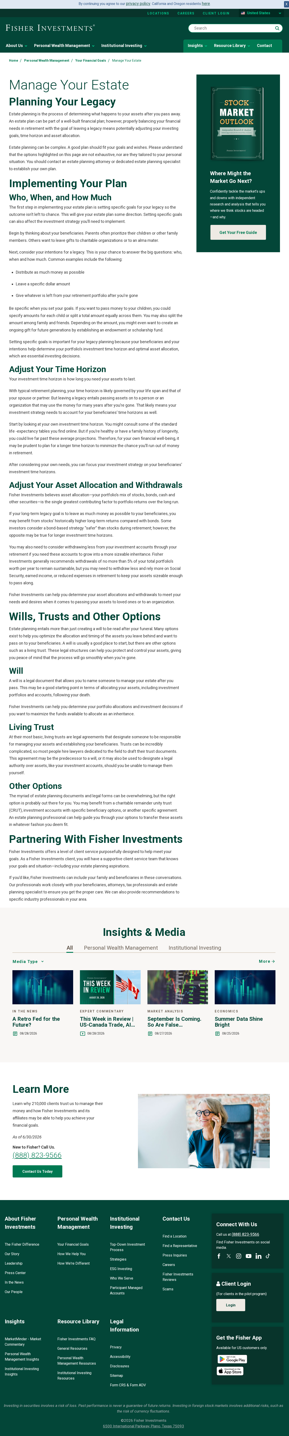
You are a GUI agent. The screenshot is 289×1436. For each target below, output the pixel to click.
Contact (264, 45)
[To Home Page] (50, 28)
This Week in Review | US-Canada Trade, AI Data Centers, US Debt (107, 1022)
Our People (14, 1292)
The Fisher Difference (22, 1244)
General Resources (72, 1348)
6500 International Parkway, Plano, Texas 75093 (143, 1426)
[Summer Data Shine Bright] (245, 1002)
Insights (195, 45)
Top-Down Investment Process (127, 1247)
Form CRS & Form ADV (128, 1385)
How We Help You (71, 1254)
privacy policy (138, 3)
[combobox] (235, 28)
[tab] (69, 948)
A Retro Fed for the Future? (36, 1022)
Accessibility (120, 1356)
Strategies (118, 1259)
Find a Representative (180, 1246)
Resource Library (230, 45)
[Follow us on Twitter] (228, 1256)
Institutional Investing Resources (74, 1375)
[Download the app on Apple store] (230, 1370)
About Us (14, 45)
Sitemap (116, 1375)
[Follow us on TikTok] (268, 1256)
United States (258, 13)
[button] (277, 28)
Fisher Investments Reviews (178, 1277)
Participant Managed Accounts (126, 1290)
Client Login (216, 13)
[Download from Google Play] (232, 1360)
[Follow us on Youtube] (248, 1256)
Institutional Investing (121, 45)
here (206, 3)
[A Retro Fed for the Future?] (42, 1002)
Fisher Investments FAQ (76, 1339)
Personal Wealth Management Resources (76, 1361)
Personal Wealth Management (62, 45)
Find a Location (174, 1236)
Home (13, 60)
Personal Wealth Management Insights (22, 1356)
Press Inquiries (175, 1255)
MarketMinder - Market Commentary (23, 1342)
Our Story (12, 1254)
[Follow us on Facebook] (218, 1256)
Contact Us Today (37, 1171)
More (264, 961)
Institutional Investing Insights (22, 1371)
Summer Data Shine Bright (239, 1022)
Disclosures (119, 1366)
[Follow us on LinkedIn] (258, 1256)
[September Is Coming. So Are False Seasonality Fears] (177, 1002)
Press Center (15, 1273)
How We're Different (73, 1263)
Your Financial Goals (90, 60)
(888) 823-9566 (37, 1155)
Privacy (116, 1347)
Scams (168, 1289)
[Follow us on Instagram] (238, 1256)
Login (230, 1305)
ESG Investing (121, 1269)
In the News (14, 1282)
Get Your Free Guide (238, 232)
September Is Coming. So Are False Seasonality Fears (174, 1022)
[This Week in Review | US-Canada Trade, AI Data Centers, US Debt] (110, 1002)
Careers (186, 13)
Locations (158, 13)
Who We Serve (121, 1278)
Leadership (14, 1263)
